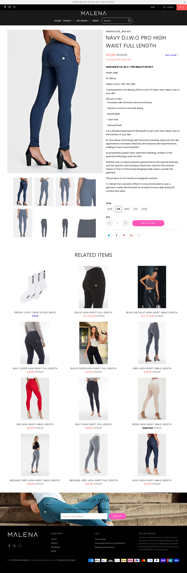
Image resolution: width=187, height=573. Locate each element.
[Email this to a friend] (139, 235)
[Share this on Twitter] (109, 235)
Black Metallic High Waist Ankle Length (152, 287)
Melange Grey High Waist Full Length (93, 455)
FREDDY (67, 20)
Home (57, 20)
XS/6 (110, 209)
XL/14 (144, 209)
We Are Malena (21, 560)
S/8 (118, 209)
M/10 (126, 209)
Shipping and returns (105, 547)
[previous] (12, 101)
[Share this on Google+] (131, 235)
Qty (108, 217)
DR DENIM (82, 20)
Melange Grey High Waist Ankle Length (35, 455)
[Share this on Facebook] (116, 235)
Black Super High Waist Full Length (93, 343)
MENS (96, 20)
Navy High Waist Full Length (93, 399)
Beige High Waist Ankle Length (152, 399)
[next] (98, 101)
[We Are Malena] (93, 13)
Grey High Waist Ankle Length (152, 343)
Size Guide (171, 54)
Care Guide (100, 539)
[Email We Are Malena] (14, 7)
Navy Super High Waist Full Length (35, 343)
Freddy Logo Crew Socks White (35, 287)
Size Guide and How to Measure (110, 543)
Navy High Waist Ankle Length (152, 455)
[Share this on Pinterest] (124, 235)
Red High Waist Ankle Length (35, 399)
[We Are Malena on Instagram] (9, 7)
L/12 (135, 209)
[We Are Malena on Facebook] (5, 7)
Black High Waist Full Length (93, 287)
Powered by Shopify (66, 560)
